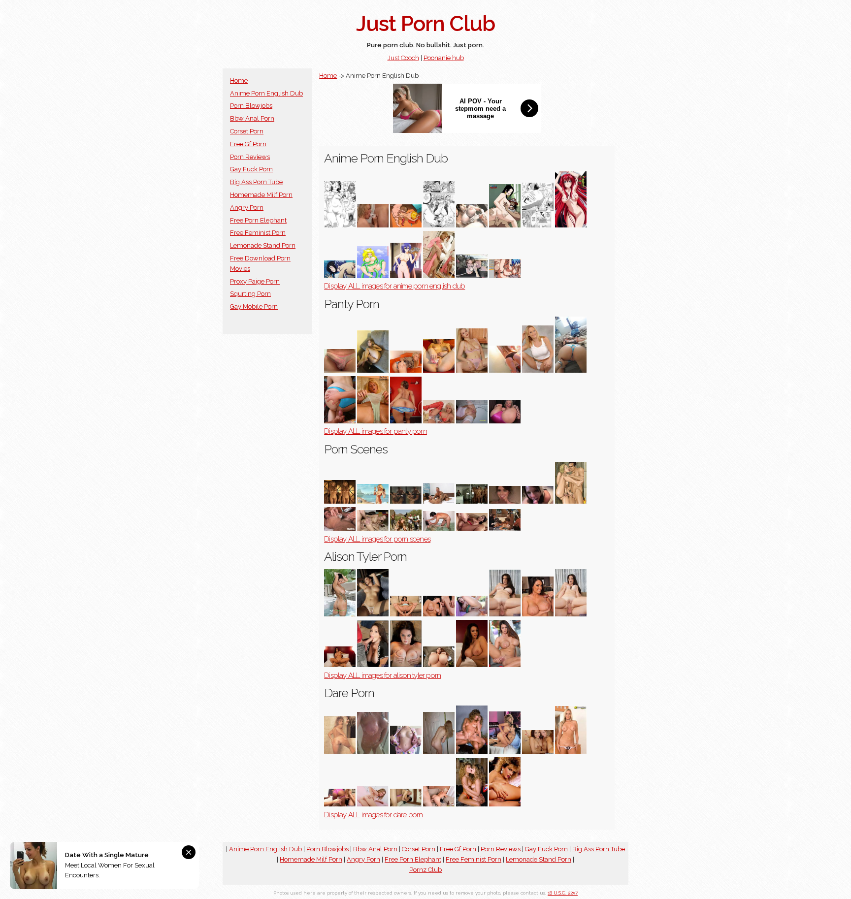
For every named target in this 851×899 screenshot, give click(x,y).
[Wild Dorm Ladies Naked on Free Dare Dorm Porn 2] (340, 804)
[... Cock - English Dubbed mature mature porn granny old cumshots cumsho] (472, 276)
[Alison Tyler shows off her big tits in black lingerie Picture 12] (439, 665)
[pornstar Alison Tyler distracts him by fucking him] (505, 614)
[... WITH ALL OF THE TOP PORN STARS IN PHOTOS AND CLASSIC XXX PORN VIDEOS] (472, 804)
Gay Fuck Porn (251, 169)
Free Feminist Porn (258, 232)
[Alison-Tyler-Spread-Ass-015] (373, 614)
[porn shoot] (340, 528)
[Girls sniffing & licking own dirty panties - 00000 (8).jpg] (439, 370)
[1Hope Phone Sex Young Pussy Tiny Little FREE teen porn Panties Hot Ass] (406, 370)
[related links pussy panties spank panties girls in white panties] (439, 421)
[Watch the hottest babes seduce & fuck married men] (373, 665)
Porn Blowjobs (251, 105)
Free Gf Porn (248, 144)
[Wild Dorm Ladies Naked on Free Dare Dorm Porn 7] (406, 804)
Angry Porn (246, 207)
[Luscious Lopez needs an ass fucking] (472, 528)
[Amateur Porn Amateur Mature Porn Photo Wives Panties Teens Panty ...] (472, 370)
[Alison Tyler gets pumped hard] (439, 614)
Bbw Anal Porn (252, 118)
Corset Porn (246, 131)
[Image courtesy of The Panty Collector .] (373, 421)
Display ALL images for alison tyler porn (382, 675)
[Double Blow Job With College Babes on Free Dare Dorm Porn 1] (538, 751)
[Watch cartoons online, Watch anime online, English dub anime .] (373, 276)
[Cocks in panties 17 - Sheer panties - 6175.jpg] (340, 370)
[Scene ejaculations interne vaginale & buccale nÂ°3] (373, 528)
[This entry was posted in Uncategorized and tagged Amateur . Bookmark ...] (373, 370)
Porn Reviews (250, 157)
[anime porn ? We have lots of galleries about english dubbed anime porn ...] (439, 276)
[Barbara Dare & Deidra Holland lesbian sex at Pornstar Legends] (472, 751)
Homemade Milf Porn (261, 194)
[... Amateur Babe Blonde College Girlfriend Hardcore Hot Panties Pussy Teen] (571, 370)
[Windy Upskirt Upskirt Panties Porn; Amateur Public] (538, 370)
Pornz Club (425, 869)
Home (239, 80)
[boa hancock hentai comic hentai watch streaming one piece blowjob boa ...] (505, 225)
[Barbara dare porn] (340, 751)
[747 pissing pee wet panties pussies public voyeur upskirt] (472, 421)
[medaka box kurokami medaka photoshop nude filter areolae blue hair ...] (406, 276)
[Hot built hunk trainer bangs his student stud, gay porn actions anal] (439, 501)
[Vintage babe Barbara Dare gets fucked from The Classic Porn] (505, 751)
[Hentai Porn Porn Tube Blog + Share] (538, 225)
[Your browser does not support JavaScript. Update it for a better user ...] (439, 225)
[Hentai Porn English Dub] (373, 225)
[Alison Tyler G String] (340, 614)
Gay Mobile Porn (254, 306)
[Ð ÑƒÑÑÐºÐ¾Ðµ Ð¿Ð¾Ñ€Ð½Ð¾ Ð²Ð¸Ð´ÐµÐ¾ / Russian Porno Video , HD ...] (340, 421)
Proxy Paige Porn (255, 281)
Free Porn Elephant (258, 220)
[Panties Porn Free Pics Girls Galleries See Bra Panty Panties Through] (505, 421)
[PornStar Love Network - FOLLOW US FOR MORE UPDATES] (538, 614)
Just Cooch (403, 58)
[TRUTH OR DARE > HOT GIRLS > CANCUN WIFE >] (373, 751)
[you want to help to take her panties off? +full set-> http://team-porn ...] (406, 421)
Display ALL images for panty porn (375, 431)
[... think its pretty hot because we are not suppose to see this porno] (505, 501)
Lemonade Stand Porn (262, 245)
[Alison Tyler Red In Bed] (472, 665)
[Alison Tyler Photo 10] (571, 614)
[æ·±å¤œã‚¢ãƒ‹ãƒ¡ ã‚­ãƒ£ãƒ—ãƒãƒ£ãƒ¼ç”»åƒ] (340, 276)
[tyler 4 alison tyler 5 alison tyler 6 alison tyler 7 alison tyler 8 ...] (505, 665)
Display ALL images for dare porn (373, 814)
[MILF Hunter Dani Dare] (439, 804)
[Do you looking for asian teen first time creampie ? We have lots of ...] (472, 225)
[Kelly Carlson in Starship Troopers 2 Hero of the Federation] (406, 501)
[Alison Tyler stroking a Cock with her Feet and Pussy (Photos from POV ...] (406, 614)
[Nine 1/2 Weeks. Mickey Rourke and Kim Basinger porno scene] (571, 501)
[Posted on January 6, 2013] (505, 370)
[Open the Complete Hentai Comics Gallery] (340, 225)
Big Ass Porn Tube (256, 182)
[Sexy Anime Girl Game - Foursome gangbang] (505, 276)
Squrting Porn (250, 293)
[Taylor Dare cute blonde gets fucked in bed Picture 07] (373, 804)
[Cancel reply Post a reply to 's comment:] (406, 225)
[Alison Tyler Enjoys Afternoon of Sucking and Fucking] (340, 665)
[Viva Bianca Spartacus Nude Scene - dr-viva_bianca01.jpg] (340, 501)
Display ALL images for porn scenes (377, 539)
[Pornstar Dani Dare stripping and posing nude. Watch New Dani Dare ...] (571, 751)
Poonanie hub (444, 58)
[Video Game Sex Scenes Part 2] (373, 501)
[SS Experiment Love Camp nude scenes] (472, 501)
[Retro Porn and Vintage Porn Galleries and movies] (505, 804)
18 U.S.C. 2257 (563, 893)
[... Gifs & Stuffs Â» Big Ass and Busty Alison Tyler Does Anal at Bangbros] (472, 614)
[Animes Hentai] (571, 225)
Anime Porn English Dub (266, 93)
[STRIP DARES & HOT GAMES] (439, 751)
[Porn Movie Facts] (505, 528)
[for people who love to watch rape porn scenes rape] (439, 528)
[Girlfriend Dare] (406, 751)
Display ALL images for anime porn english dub (394, 286)
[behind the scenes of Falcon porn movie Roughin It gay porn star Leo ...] (406, 528)
